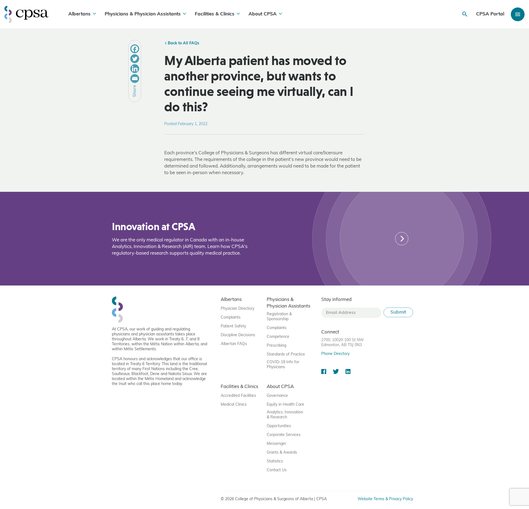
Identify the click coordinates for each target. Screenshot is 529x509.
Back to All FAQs (183, 43)
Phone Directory (335, 354)
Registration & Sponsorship (279, 316)
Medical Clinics (234, 405)
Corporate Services (284, 435)
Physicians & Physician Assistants (143, 14)
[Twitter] (134, 58)
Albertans (79, 14)
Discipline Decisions (238, 335)
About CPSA (263, 14)
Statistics (275, 461)
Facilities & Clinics (214, 14)
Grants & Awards (282, 453)
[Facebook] (134, 48)
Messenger (276, 444)
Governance (277, 396)
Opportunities (279, 426)
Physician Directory (237, 309)
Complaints (231, 318)
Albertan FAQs (234, 344)
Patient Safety (233, 326)
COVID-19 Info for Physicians (283, 364)
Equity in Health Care (285, 405)
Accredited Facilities (238, 396)
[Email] (134, 78)
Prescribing (276, 346)
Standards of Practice (286, 354)
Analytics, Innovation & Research (285, 414)
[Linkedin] (134, 68)
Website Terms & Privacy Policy (385, 499)
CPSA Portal (490, 14)
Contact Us (277, 470)
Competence (278, 337)
